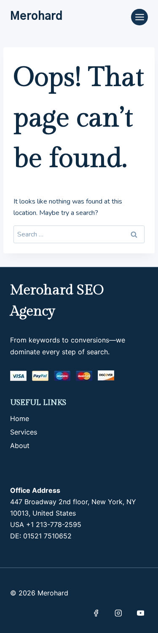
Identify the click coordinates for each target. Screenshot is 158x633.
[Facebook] (95, 613)
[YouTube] (140, 613)
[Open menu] (139, 17)
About (19, 445)
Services (23, 432)
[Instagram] (118, 613)
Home (19, 418)
